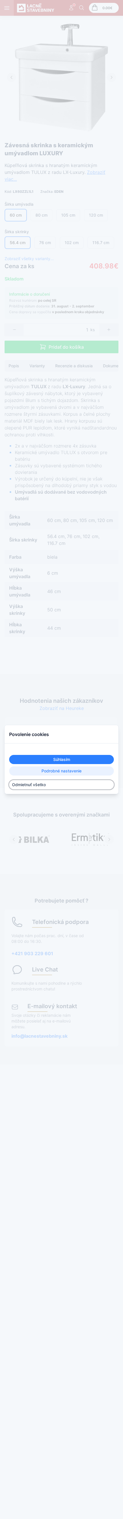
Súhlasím (61, 759)
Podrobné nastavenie (61, 770)
